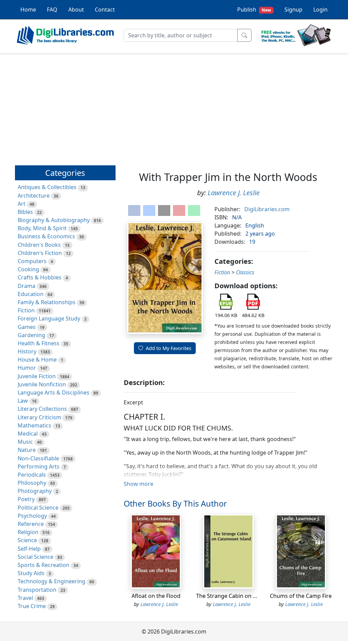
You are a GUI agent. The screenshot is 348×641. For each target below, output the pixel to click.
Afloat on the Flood (156, 596)
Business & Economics (46, 236)
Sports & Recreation (43, 565)
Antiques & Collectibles (47, 187)
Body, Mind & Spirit (42, 228)
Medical (28, 433)
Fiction (26, 310)
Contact (105, 9)
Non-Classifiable (38, 458)
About (76, 9)
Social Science (35, 557)
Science (27, 540)
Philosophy (32, 483)
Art (21, 203)
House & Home (37, 359)
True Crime (32, 606)
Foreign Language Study (49, 318)
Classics (245, 272)
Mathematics (34, 425)
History (27, 351)
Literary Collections (42, 409)
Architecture (34, 195)
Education (31, 294)
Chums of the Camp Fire (301, 596)
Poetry (26, 499)
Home (28, 9)
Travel (25, 598)
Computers (32, 261)
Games (27, 327)
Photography (35, 491)
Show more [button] (138, 484)
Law (23, 400)
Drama (26, 286)
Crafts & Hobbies (40, 277)
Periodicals (32, 474)
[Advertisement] (174, 106)
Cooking (28, 269)
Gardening (31, 335)
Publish (254, 9)
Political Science (38, 507)
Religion (28, 532)
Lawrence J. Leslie (234, 192)
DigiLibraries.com (267, 209)
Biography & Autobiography (54, 220)
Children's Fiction (40, 253)
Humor (27, 367)
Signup (293, 9)
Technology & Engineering (51, 581)
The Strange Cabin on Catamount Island (247, 596)
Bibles (25, 212)
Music (25, 441)
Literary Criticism (39, 417)
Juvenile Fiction (37, 376)
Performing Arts (38, 466)
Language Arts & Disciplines (53, 392)
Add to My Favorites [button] (168, 348)
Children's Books (39, 245)
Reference (31, 524)
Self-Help (29, 548)
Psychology (32, 515)
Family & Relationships (46, 302)
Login (320, 9)
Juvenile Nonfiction (42, 384)
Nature (27, 450)
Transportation (37, 589)
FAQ (52, 9)
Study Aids (31, 573)
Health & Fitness (38, 343)
